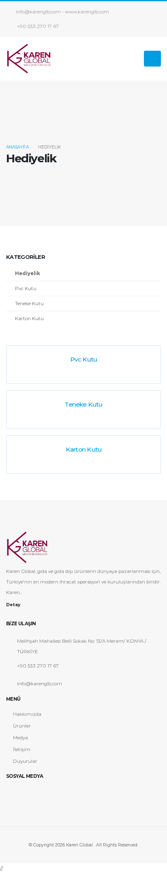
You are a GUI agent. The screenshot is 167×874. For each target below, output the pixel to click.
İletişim (21, 749)
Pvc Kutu (25, 288)
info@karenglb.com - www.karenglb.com (62, 12)
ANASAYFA (17, 147)
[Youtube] (63, 791)
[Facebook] (11, 791)
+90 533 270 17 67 (37, 26)
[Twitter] (24, 791)
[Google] (37, 791)
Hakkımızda (27, 714)
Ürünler (22, 726)
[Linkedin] (50, 791)
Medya (20, 738)
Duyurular (25, 761)
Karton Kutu (29, 318)
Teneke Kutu (29, 303)
